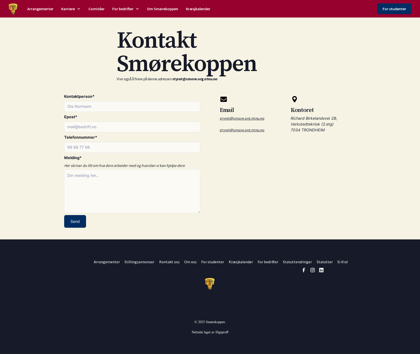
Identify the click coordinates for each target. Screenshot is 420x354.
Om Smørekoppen (162, 8)
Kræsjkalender (198, 8)
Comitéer (96, 8)
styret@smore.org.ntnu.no (242, 118)
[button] (71, 9)
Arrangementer (40, 8)
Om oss (190, 262)
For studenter (394, 8)
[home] (13, 8)
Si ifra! (342, 262)
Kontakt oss (169, 262)
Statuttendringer (297, 262)
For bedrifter (268, 262)
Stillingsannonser (139, 262)
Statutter (325, 262)
